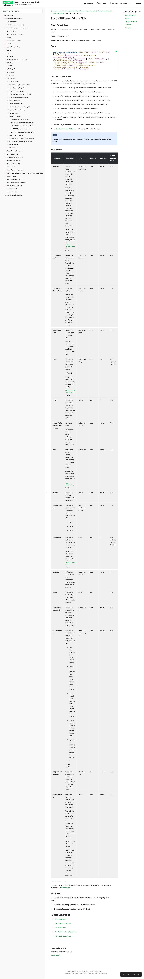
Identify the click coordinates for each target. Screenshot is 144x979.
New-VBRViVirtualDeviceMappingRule (22, 122)
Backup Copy (11, 72)
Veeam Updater (11, 31)
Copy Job (9, 66)
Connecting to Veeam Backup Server (18, 28)
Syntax (127, 18)
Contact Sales (94, 971)
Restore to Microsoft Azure (17, 110)
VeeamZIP (10, 62)
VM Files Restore (14, 113)
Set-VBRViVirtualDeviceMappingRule (22, 126)
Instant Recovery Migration (17, 88)
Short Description (130, 15)
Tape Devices (11, 167)
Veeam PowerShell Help (14, 179)
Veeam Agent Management (15, 170)
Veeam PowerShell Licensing (15, 25)
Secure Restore (13, 144)
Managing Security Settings (15, 34)
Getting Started (9, 15)
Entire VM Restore (14, 100)
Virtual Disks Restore (15, 116)
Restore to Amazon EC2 (16, 103)
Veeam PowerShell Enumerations (17, 182)
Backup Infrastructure (13, 47)
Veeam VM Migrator (13, 154)
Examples (128, 28)
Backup (9, 50)
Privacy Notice (83, 973)
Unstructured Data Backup (15, 157)
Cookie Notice (103, 973)
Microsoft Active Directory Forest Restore (21, 138)
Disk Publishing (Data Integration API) (20, 141)
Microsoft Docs (65, 887)
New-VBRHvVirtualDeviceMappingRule (22, 132)
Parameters (128, 25)
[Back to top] (133, 974)
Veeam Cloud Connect (13, 163)
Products (74, 971)
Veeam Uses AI (93, 973)
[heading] (84, 25)
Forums (80, 971)
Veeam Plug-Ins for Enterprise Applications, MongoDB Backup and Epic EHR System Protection (25, 173)
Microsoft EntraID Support (15, 151)
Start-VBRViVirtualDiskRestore (20, 119)
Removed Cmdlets (12, 192)
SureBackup (10, 75)
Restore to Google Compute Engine (19, 107)
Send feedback (55, 955)
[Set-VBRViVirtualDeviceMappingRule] (128, 974)
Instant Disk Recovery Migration (18, 97)
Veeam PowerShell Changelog (13, 195)
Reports (9, 44)
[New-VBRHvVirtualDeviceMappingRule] (138, 974)
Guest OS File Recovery (16, 135)
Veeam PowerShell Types (14, 185)
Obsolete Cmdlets (12, 189)
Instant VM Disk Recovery (16, 91)
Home (68, 971)
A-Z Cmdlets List (12, 21)
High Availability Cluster (14, 40)
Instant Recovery (14, 81)
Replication (10, 56)
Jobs (8, 53)
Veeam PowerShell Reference (13, 18)
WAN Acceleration (12, 148)
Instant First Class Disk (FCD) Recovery (20, 94)
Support (86, 971)
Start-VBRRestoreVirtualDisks (20, 129)
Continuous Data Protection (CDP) (17, 59)
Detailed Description (131, 21)
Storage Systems (12, 176)
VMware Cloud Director (14, 160)
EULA (100, 971)
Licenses (9, 37)
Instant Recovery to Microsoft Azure (19, 85)
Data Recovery (11, 78)
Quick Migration (11, 69)
